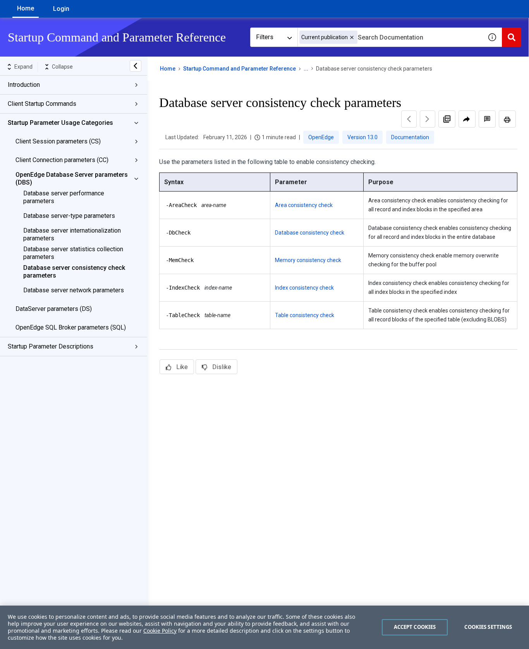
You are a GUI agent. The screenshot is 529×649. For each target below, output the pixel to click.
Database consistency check (309, 233)
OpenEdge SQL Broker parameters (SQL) (70, 327)
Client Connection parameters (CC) (61, 160)
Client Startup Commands (42, 103)
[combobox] (390, 37)
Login (61, 8)
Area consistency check (304, 205)
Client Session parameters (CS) (58, 141)
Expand (23, 67)
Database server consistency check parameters (74, 271)
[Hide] (135, 66)
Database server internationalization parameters (72, 234)
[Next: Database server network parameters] (428, 119)
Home (25, 8)
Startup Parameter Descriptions (50, 346)
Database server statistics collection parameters (73, 253)
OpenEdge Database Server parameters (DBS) (71, 178)
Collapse (62, 67)
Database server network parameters (73, 290)
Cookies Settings (488, 626)
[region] (264, 627)
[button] (352, 37)
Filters (264, 37)
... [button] (306, 69)
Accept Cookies (415, 626)
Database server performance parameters (63, 197)
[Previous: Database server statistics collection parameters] (409, 119)
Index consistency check (304, 288)
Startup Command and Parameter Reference (239, 69)
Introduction (24, 84)
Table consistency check (304, 315)
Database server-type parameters (69, 215)
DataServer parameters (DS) (53, 308)
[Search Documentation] (511, 37)
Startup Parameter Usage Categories (60, 122)
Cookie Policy (160, 630)
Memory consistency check (308, 260)
